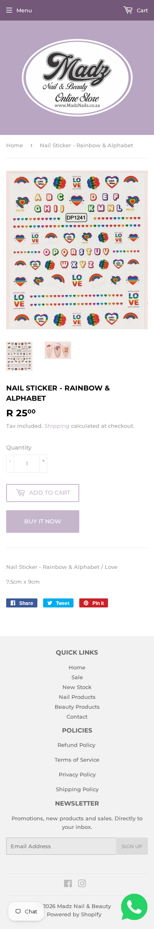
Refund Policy (76, 745)
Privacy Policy (77, 774)
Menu (24, 10)
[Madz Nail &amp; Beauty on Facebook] (68, 884)
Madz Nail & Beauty (84, 906)
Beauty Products (77, 706)
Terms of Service (77, 759)
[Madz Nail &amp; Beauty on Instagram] (82, 884)
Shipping (56, 425)
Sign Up (132, 846)
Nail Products (77, 697)
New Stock (77, 687)
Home (14, 145)
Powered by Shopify (74, 914)
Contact (77, 716)
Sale (77, 677)
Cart (141, 10)
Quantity (19, 447)
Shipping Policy (77, 789)
